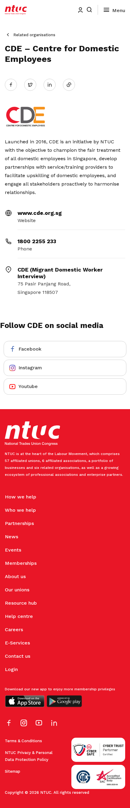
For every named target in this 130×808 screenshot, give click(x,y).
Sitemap (12, 771)
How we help (20, 497)
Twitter (33, 84)
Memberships (21, 563)
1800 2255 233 (37, 241)
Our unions (17, 590)
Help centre (19, 616)
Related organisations (34, 35)
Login (11, 669)
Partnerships (19, 523)
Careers (14, 629)
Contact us (17, 656)
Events (13, 550)
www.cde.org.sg (40, 213)
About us (15, 576)
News (11, 536)
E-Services (17, 643)
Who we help (20, 510)
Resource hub (21, 603)
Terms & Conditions (23, 741)
